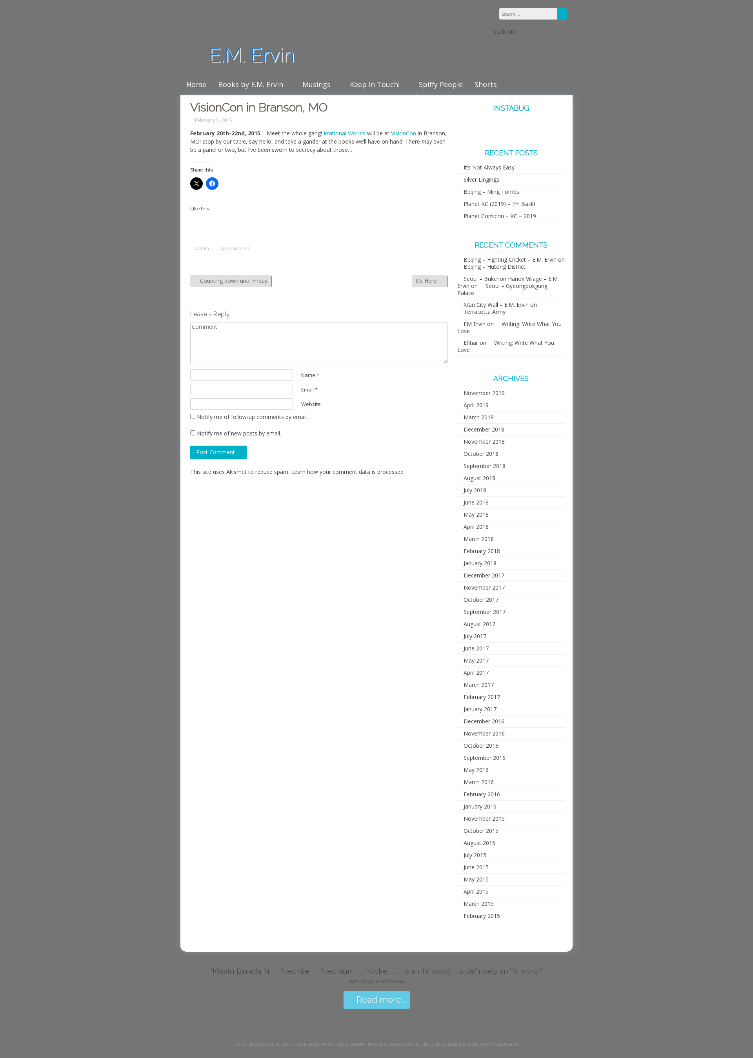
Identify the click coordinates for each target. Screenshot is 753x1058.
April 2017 (476, 672)
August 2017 (479, 624)
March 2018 (479, 539)
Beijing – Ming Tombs (491, 191)
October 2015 (481, 830)
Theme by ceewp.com (391, 1044)
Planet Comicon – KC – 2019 (500, 216)
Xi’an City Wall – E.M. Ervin (496, 304)
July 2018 (475, 490)
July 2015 (475, 855)
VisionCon (403, 133)
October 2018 (481, 453)
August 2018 (479, 478)
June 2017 (476, 648)
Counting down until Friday (232, 280)
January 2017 (480, 709)
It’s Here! (427, 280)
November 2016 (484, 733)
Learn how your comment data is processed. (348, 471)
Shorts (486, 84)
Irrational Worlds (345, 133)
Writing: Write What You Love (509, 327)
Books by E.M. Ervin (250, 84)
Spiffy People (441, 84)
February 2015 (482, 916)
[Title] (532, 31)
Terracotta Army (485, 311)
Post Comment (216, 452)
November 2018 (484, 441)
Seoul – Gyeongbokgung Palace (502, 289)
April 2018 (476, 526)
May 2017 (476, 660)
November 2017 (484, 587)
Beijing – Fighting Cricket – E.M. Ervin (510, 259)
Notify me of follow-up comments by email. (252, 417)
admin (202, 248)
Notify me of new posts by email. (239, 433)
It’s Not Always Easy (489, 167)
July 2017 (475, 636)
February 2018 (482, 551)
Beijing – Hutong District (495, 266)
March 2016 (479, 782)
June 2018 (476, 502)
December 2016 (484, 721)
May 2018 (476, 514)
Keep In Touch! (375, 84)
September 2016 (485, 757)
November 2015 (484, 818)
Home (196, 84)
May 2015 (476, 879)
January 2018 (480, 563)
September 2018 (485, 466)
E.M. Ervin (249, 55)
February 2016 (482, 794)
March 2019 (479, 417)
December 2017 (484, 575)
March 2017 (479, 684)
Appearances (235, 248)
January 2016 (480, 806)
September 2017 (485, 611)
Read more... (380, 1000)
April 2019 (476, 405)
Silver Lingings (481, 179)
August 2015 (479, 843)
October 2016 (481, 745)
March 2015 (479, 903)
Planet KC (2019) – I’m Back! (499, 204)
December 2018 (484, 429)
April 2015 (476, 891)
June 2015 (476, 867)
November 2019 (484, 393)
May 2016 (476, 770)
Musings (316, 84)
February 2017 (482, 697)
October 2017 (481, 599)
